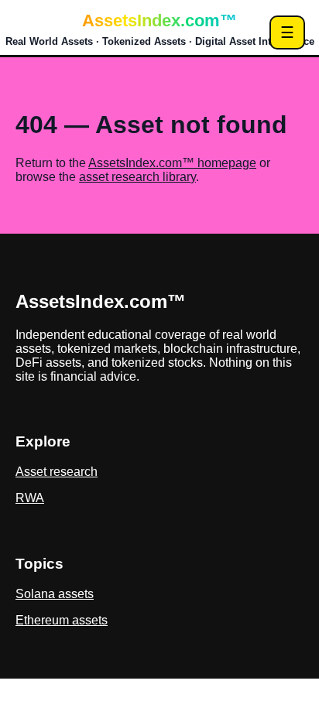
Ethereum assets (61, 620)
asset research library (137, 176)
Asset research (56, 471)
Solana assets (54, 593)
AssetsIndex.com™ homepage (172, 162)
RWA (29, 497)
